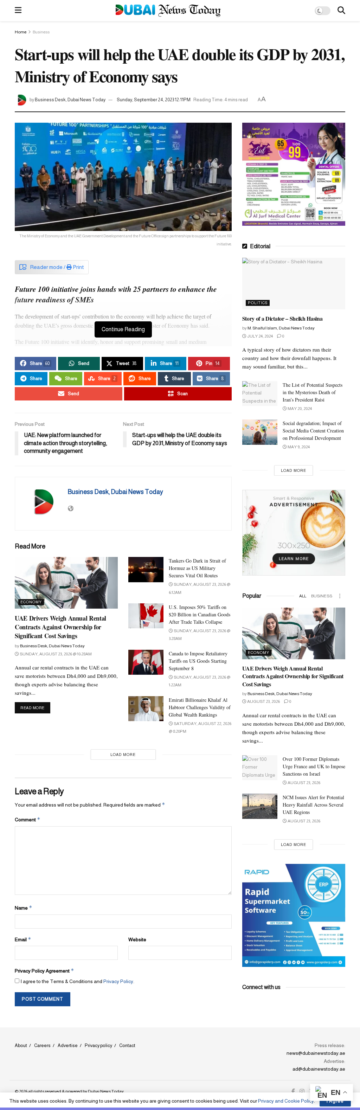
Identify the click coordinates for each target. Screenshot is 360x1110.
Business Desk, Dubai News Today (70, 99)
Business (41, 32)
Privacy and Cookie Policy (286, 1101)
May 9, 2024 (298, 446)
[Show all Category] (340, 596)
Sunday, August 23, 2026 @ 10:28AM (55, 654)
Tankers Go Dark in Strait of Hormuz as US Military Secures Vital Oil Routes (197, 568)
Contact (127, 1045)
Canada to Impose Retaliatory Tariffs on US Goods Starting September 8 (198, 661)
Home (20, 32)
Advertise (68, 1045)
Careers (42, 1045)
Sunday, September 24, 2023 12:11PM (154, 99)
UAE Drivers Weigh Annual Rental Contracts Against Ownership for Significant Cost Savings (60, 627)
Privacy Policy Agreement (44, 970)
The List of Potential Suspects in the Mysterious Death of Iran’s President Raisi (312, 392)
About (21, 1045)
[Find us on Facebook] (293, 1091)
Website (137, 939)
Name (23, 907)
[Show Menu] (18, 10)
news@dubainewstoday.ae (316, 1053)
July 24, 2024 (259, 336)
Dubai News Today (106, 1091)
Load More (123, 754)
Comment (27, 819)
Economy (31, 602)
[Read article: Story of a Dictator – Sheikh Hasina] (293, 283)
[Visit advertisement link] (293, 174)
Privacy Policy (118, 981)
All (302, 596)
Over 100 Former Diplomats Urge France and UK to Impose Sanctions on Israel (314, 766)
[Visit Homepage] (168, 11)
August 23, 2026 (263, 701)
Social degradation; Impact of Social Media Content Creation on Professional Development (313, 430)
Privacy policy (98, 1045)
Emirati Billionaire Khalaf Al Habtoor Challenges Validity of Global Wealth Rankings (200, 707)
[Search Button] (341, 10)
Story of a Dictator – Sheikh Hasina (282, 318)
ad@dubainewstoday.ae (318, 1069)
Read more (35, 707)
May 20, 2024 (299, 408)
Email (23, 939)
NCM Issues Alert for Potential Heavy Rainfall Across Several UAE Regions (313, 804)
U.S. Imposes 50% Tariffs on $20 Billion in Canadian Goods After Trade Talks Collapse (199, 614)
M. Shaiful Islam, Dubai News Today (281, 328)
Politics (258, 303)
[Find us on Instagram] (302, 1091)
